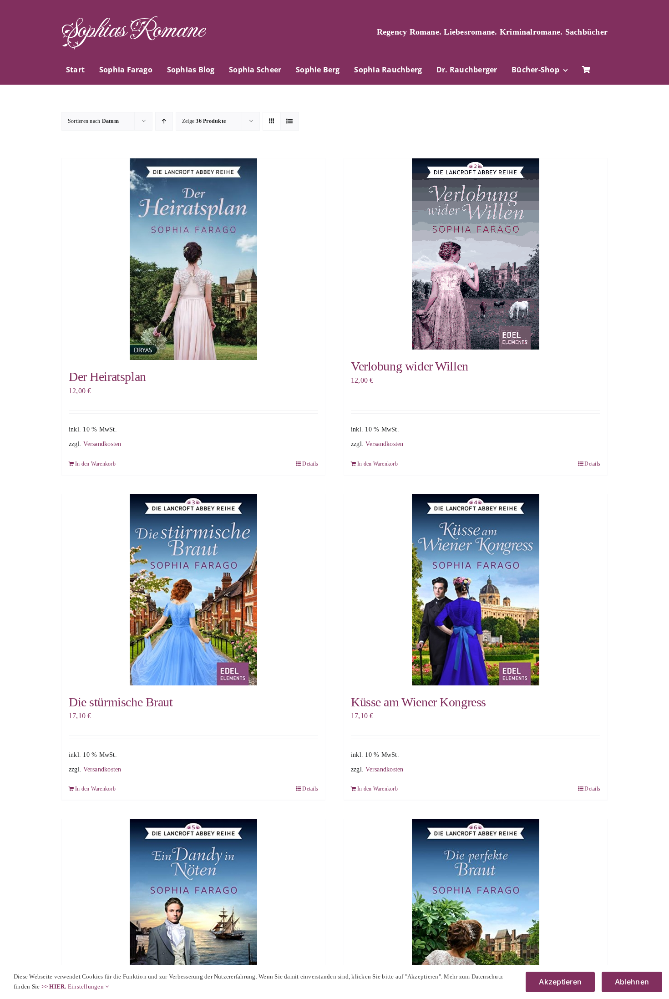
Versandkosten (102, 443)
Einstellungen (86, 986)
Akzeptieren (560, 981)
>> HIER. (53, 986)
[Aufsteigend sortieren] (164, 121)
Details (310, 464)
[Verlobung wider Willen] (475, 254)
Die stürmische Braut (121, 702)
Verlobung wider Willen (409, 366)
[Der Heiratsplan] (193, 259)
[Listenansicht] (290, 121)
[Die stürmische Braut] (193, 589)
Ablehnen (632, 981)
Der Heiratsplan (107, 377)
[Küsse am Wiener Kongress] (475, 589)
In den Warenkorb (95, 464)
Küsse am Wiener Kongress (418, 702)
